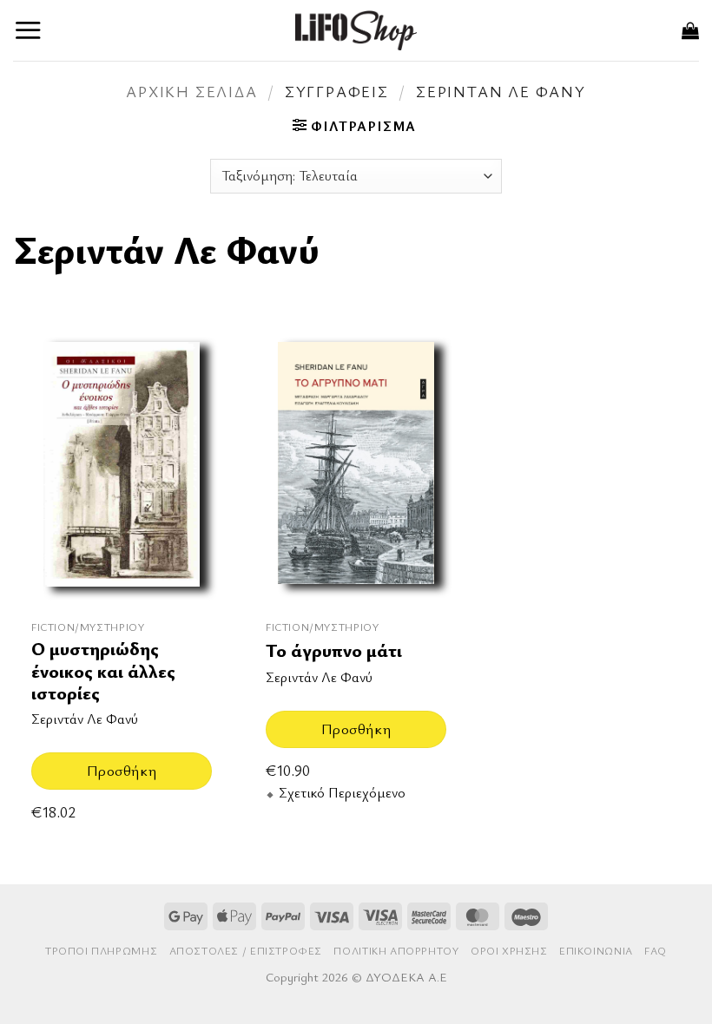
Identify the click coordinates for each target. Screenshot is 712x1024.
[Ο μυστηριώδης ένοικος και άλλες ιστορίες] (121, 465)
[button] (28, 29)
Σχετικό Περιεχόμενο (342, 793)
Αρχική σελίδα (191, 91)
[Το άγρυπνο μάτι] (356, 465)
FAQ (655, 950)
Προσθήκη (121, 770)
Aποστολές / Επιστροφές (245, 950)
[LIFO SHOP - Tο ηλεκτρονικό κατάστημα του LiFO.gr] (356, 29)
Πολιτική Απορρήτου (395, 950)
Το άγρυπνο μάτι (334, 650)
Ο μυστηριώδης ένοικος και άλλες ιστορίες (103, 671)
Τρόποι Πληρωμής (101, 950)
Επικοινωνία (596, 950)
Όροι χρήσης (509, 950)
